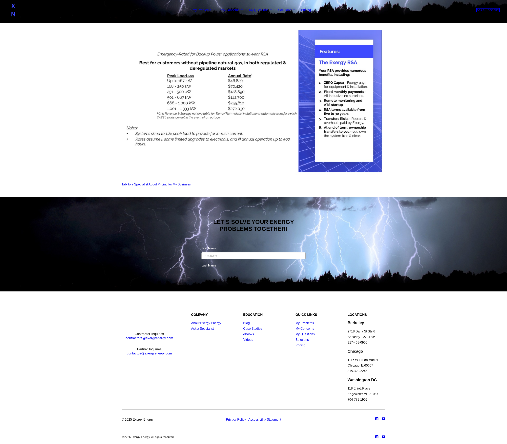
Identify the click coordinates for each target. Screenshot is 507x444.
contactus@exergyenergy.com (149, 353)
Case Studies (252, 328)
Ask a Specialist (202, 328)
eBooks (248, 334)
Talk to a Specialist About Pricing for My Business (156, 184)
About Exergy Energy (206, 323)
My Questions (258, 10)
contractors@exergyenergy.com (149, 338)
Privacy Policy (236, 419)
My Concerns (230, 10)
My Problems (202, 10)
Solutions (284, 10)
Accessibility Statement (264, 419)
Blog (246, 323)
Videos (248, 339)
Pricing (306, 10)
